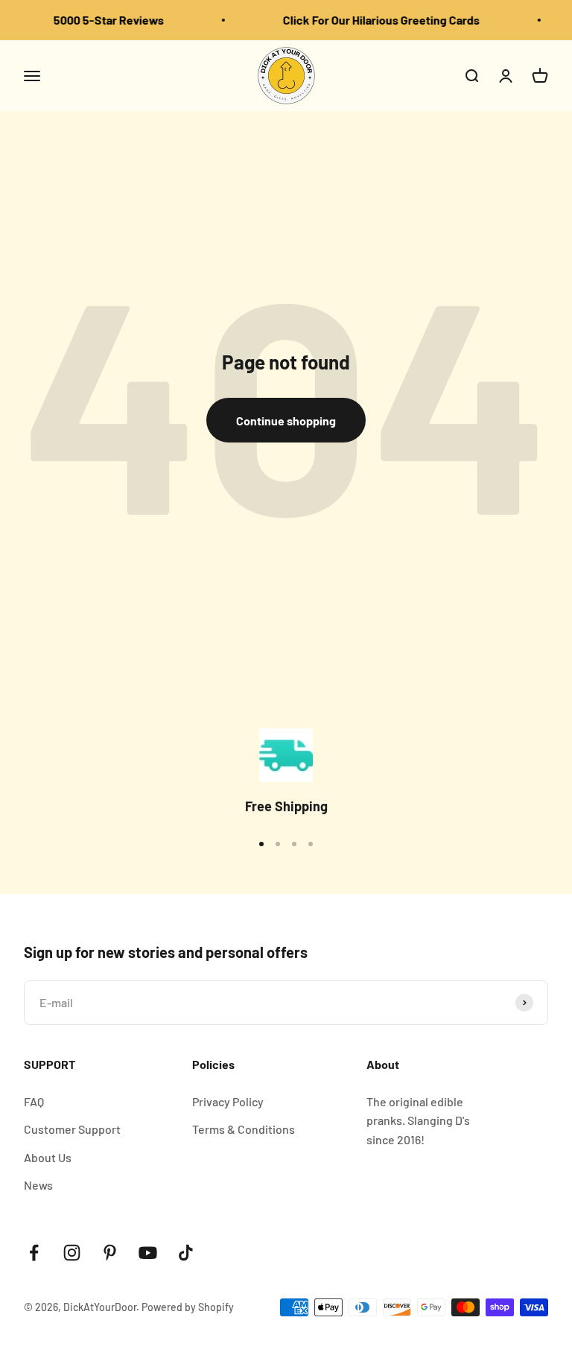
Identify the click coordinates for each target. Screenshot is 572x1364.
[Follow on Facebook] (34, 1253)
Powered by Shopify (188, 1307)
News (38, 1185)
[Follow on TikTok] (186, 1253)
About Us (48, 1157)
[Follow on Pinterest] (110, 1253)
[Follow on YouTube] (148, 1253)
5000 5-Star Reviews (104, 20)
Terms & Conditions (243, 1129)
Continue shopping (286, 420)
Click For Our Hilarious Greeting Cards (377, 20)
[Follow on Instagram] (72, 1253)
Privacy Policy (228, 1101)
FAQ (34, 1101)
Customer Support (72, 1129)
